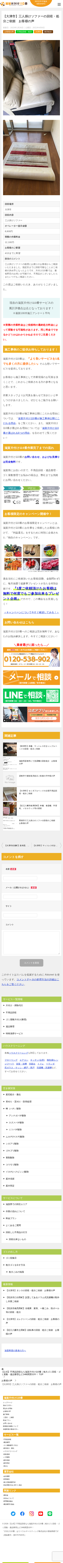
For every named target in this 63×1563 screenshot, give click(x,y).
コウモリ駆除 (12, 1164)
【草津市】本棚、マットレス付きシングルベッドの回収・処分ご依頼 (38, 747)
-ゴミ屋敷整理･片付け (10, 1445)
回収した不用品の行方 (16, 1232)
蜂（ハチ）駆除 (13, 1108)
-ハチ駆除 (6, 1457)
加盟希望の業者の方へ (15, 1350)
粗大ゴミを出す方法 (15, 1265)
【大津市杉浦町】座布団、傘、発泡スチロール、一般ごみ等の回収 (18, 845)
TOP (31, 1373)
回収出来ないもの (17, 1239)
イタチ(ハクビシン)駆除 (17, 1172)
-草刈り (5, 1466)
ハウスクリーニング (18, 1053)
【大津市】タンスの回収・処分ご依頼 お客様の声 (30, 1290)
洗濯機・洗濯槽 (44, 1067)
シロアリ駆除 (12, 1143)
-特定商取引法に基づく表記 (12, 1485)
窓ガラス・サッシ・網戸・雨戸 (20, 1067)
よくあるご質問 (13, 1225)
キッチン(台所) (37, 1060)
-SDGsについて (8, 1498)
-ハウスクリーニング (10, 1451)
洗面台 (32, 1064)
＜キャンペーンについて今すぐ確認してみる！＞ (31, 612)
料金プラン (11, 1218)
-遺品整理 (6, 1442)
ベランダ (50, 1064)
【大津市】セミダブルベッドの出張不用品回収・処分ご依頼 (38, 792)
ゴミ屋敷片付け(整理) (16, 1019)
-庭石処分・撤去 (8, 1448)
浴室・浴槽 (21, 1064)
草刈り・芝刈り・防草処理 (18, 1101)
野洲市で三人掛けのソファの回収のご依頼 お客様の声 (38, 821)
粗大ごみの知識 (16, 1272)
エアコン (24, 1060)
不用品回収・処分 (24, 32)
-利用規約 (6, 1479)
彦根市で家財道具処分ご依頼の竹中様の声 (37, 776)
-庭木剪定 (6, 1463)
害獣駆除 (10, 1157)
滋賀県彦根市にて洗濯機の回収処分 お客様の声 (38, 762)
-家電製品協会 (8, 1501)
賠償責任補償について (10, 1426)
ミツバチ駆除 (15, 1129)
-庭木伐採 (6, 1460)
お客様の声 (9, 32)
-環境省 (5, 1495)
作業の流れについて (15, 1211)
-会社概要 (6, 1476)
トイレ (40, 1064)
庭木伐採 (10, 1178)
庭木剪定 (10, 1185)
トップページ (7, 1402)
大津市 (38, 32)
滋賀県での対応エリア (16, 1204)
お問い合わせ (7, 1423)
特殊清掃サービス (14, 1033)
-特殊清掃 (6, 1454)
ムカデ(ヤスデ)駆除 (15, 1136)
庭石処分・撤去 (13, 1094)
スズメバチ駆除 (16, 1122)
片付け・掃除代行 (14, 1005)
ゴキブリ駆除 (12, 1150)
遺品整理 (10, 1026)
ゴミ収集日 (11, 1258)
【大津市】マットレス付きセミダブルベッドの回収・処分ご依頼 (47, 845)
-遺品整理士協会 (8, 1504)
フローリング (11, 1060)
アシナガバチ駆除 (17, 1115)
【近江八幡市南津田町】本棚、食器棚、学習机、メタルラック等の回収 (38, 807)
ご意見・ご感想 (8, 1417)
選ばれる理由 (7, 1408)
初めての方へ (7, 1405)
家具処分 (48, 32)
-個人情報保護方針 (9, 1482)
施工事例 (6, 1414)
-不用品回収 (7, 1439)
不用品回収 (11, 1012)
